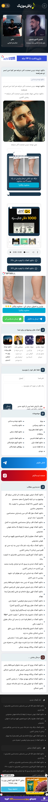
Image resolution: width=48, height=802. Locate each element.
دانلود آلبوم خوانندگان (14, 442)
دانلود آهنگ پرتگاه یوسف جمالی (31, 647)
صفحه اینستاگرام (39, 475)
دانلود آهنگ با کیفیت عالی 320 (22, 260)
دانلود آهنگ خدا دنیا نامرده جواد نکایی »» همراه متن (23, 642)
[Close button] (46, 775)
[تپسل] (2, 57)
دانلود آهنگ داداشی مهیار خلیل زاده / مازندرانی (25, 638)
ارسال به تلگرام (33, 319)
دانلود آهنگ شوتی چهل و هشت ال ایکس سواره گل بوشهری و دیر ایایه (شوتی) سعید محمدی (24, 497)
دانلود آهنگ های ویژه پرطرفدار (36, 432)
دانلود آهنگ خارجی (15, 438)
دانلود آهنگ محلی (16, 432)
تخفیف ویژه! (12, 789)
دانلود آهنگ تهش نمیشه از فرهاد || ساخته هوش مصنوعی (25, 529)
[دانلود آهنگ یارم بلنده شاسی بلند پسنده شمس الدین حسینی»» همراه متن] (35, 25)
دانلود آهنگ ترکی (37, 442)
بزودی (41, 451)
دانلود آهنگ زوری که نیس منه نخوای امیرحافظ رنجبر (23, 582)
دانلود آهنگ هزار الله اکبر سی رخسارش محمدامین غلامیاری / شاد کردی (25, 515)
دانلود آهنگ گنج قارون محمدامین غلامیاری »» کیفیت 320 (23, 557)
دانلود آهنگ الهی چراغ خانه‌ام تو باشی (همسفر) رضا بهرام (23, 594)
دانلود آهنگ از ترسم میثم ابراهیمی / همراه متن (26, 601)
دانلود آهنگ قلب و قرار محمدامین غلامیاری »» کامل (24, 522)
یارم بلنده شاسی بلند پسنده (35, 41)
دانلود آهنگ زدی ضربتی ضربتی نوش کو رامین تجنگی (23, 587)
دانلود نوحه (40, 86)
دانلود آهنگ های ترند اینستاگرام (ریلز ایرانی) (26, 610)
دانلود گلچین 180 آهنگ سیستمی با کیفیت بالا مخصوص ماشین (26, 506)
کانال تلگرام (41, 463)
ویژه (41, 421)
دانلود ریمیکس (38, 425)
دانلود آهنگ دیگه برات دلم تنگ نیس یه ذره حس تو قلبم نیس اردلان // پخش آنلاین (24, 547)
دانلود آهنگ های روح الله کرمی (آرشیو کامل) (26, 605)
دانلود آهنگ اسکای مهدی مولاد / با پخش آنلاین (24, 679)
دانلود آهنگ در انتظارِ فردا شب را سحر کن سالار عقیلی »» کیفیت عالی (23, 621)
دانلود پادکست (17, 425)
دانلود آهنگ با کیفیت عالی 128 (22, 268)
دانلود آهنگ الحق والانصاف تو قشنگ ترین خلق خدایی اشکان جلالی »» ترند (25, 631)
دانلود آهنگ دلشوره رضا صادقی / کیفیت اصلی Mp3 (23, 614)
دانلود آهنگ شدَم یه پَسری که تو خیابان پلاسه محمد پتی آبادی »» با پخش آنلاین (23, 566)
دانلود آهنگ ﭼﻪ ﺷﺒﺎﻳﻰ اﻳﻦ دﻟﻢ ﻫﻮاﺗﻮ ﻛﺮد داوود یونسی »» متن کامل (25, 575)
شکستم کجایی (12, 41)
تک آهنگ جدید (38, 447)
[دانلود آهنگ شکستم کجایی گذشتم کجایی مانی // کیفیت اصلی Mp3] (12, 25)
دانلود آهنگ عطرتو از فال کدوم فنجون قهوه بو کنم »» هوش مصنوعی (23, 538)
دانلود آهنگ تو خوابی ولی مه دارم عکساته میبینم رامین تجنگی (25, 686)
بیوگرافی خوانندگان (15, 447)
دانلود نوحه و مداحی (15, 421)
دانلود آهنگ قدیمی (36, 438)
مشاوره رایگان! (24, 185)
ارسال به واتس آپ (11, 319)
